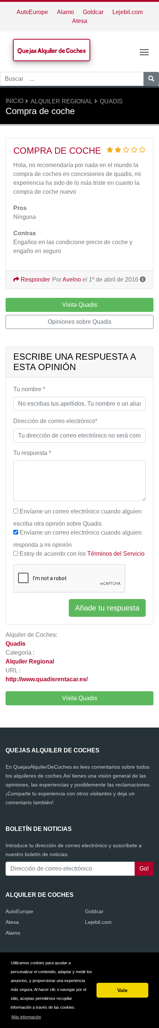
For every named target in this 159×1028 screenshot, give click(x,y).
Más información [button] (26, 1017)
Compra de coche (57, 151)
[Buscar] (151, 79)
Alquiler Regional (61, 101)
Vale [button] (122, 990)
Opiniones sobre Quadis (79, 322)
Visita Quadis (79, 698)
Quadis (111, 101)
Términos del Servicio (116, 553)
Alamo (65, 12)
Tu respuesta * (32, 453)
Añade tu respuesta (107, 608)
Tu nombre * (29, 389)
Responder (34, 279)
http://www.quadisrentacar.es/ (47, 679)
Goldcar (93, 12)
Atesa (79, 21)
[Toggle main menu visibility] (144, 51)
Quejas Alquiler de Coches (51, 50)
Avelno (71, 279)
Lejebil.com (127, 12)
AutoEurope (32, 12)
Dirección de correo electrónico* (55, 421)
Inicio (14, 101)
